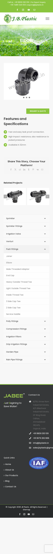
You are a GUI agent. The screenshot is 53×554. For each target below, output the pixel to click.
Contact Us (10, 486)
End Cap (14, 194)
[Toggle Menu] (47, 19)
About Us (9, 469)
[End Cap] (16, 196)
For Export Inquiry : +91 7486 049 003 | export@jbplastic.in (27, 3)
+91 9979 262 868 (41, 438)
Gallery (19, 194)
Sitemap (26, 509)
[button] (5, 196)
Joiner (37, 194)
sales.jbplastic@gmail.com (41, 447)
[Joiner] (40, 196)
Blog (7, 481)
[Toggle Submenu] (45, 218)
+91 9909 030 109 (41, 433)
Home (8, 464)
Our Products (11, 475)
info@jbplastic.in (41, 443)
